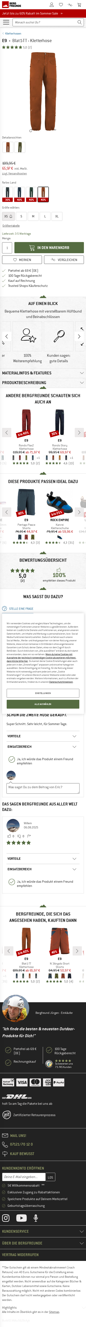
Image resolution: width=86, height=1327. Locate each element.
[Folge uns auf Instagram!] (9, 1219)
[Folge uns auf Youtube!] (24, 1219)
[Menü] (6, 22)
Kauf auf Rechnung (21, 281)
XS (6, 216)
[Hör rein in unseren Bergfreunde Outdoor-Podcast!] (39, 1219)
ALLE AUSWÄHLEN (43, 704)
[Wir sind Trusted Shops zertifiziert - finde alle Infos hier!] (49, 1064)
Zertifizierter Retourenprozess (34, 1115)
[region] (43, 663)
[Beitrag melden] (29, 836)
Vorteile (14, 736)
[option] (43, 92)
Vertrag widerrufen (20, 1254)
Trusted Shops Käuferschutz (28, 286)
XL (57, 216)
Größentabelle (11, 226)
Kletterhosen (13, 33)
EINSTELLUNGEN (43, 693)
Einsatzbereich (20, 746)
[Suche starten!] (80, 22)
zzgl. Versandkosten (14, 173)
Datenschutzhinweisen (61, 681)
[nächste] (79, 432)
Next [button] (79, 336)
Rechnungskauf (25, 1061)
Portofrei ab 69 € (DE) (23, 271)
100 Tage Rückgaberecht (25, 276)
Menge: (6, 238)
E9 (4, 40)
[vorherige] (6, 432)
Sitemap (54, 1312)
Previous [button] (6, 336)
